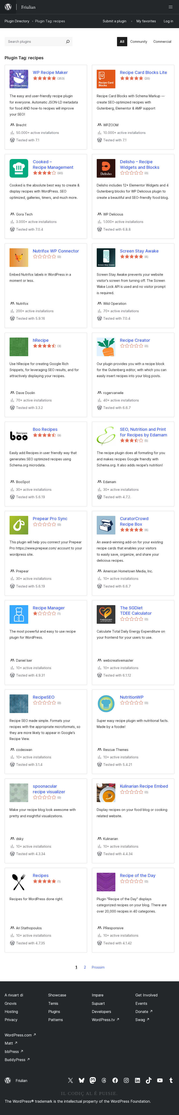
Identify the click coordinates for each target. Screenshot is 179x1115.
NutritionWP (132, 697)
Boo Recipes (45, 429)
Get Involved (146, 995)
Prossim (98, 967)
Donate (144, 1011)
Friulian (21, 1080)
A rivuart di (14, 995)
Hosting (11, 1011)
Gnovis (11, 1003)
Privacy (11, 1019)
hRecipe (41, 340)
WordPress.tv (106, 1019)
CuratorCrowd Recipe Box (134, 521)
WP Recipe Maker (50, 72)
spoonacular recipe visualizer (49, 789)
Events (141, 1003)
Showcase (57, 995)
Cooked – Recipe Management (53, 164)
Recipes (41, 875)
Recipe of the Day (137, 875)
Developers (101, 1011)
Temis (53, 1003)
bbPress (14, 1051)
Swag (142, 1019)
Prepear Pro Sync (50, 518)
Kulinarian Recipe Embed (144, 786)
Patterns (55, 1019)
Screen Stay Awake (139, 251)
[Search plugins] (67, 41)
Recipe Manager (49, 607)
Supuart (98, 1003)
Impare (97, 995)
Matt (11, 1043)
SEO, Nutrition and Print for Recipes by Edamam (143, 432)
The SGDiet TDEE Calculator (136, 610)
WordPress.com (20, 1035)
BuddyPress (17, 1059)
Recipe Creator (135, 340)
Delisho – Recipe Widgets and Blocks (139, 164)
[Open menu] (171, 7)
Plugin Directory (17, 21)
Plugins (54, 1011)
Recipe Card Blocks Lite (143, 72)
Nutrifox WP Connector (56, 251)
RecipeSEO (44, 697)
